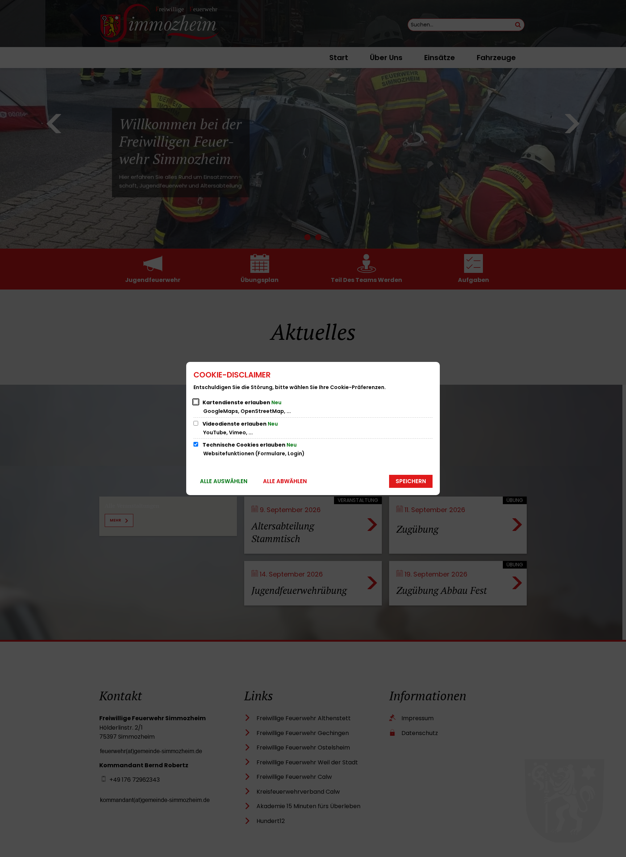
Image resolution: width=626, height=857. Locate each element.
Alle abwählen (285, 481)
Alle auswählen (223, 481)
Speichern (411, 481)
